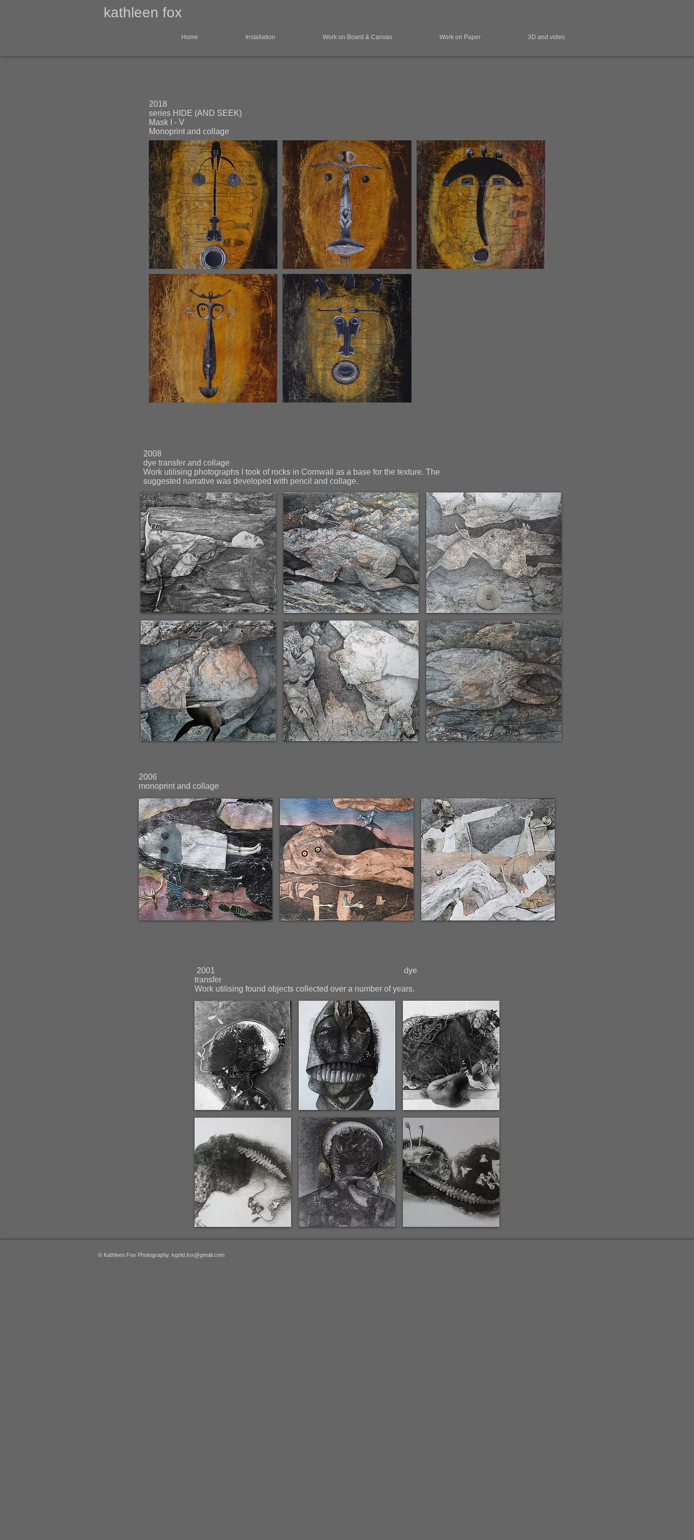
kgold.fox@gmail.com (198, 1255)
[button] (174, 37)
